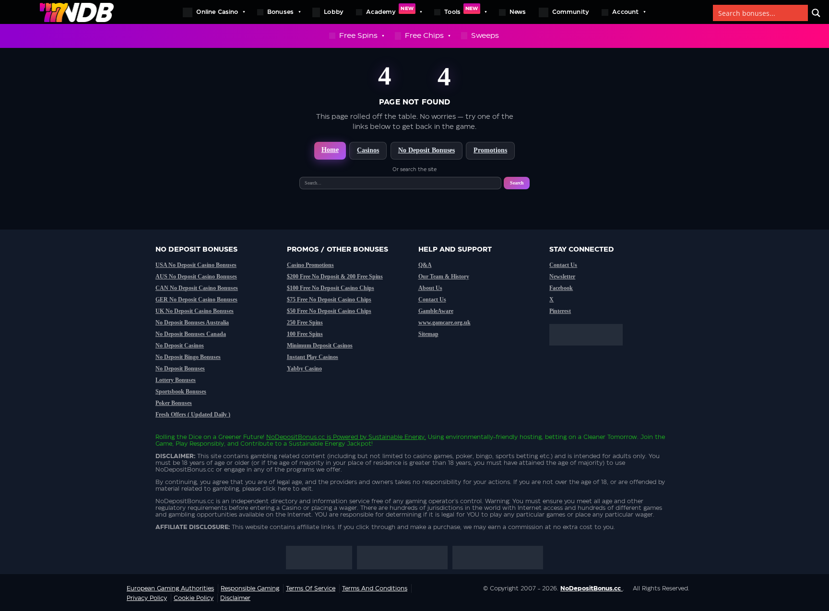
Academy (390, 10)
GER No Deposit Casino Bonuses (196, 299)
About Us (430, 288)
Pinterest (560, 311)
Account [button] (625, 12)
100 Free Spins (305, 334)
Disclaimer (235, 598)
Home (330, 149)
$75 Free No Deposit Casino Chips (329, 299)
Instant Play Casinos (312, 357)
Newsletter (562, 276)
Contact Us (432, 299)
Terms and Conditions (374, 588)
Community (571, 12)
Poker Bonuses (173, 403)
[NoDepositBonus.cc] (76, 12)
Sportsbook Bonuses (180, 391)
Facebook (561, 288)
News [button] (517, 12)
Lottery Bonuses (175, 380)
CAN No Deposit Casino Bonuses (196, 288)
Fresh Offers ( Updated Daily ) (192, 414)
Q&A (425, 265)
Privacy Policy (147, 598)
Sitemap (428, 334)
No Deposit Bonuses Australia (192, 322)
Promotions (490, 150)
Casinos (368, 150)
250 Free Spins (305, 322)
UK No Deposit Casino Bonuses (194, 311)
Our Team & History (443, 276)
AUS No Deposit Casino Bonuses (196, 276)
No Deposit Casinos (179, 345)
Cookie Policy (193, 598)
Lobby (333, 12)
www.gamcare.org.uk (444, 322)
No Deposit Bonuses (426, 150)
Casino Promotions (310, 265)
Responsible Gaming (250, 588)
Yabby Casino (304, 368)
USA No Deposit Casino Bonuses (196, 265)
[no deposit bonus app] (590, 350)
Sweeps (485, 35)
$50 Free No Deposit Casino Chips (329, 311)
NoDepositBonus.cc (295, 437)
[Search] (816, 13)
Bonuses (280, 12)
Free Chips (424, 35)
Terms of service (310, 588)
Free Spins (358, 35)
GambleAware (435, 311)
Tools (461, 10)
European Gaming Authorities (170, 588)
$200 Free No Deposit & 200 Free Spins (335, 276)
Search (517, 182)
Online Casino (217, 12)
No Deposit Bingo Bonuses (188, 357)
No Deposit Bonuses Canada (190, 334)
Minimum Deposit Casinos (320, 345)
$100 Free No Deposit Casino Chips (330, 288)
